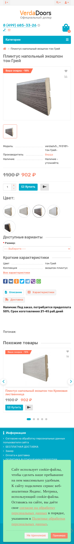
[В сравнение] (66, 76)
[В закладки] (66, 71)
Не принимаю (36, 535)
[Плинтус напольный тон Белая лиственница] (53, 211)
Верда (49, 154)
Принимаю (59, 535)
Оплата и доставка (18, 455)
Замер (10, 450)
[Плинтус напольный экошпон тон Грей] (37, 93)
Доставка (16, 299)
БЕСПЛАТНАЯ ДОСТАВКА (22, 446)
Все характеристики (16, 272)
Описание (15, 292)
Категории (13, 39)
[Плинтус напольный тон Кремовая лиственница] (24, 211)
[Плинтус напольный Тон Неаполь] (9, 211)
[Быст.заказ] (44, 187)
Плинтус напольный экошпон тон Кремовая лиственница (36, 392)
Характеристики (43, 292)
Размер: (10, 243)
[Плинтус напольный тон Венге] (9, 227)
